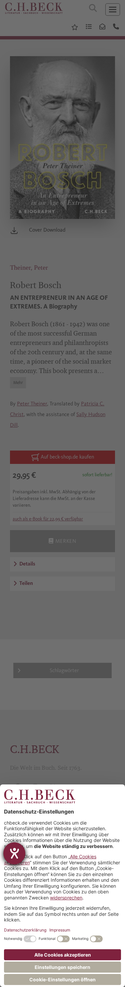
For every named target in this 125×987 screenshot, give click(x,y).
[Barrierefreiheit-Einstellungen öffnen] (14, 853)
